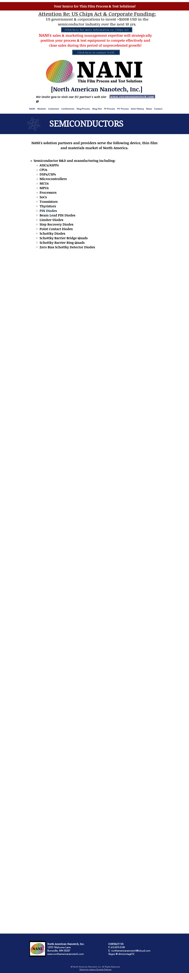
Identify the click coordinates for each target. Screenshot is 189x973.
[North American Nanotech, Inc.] (96, 89)
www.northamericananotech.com (65, 953)
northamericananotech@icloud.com (130, 950)
